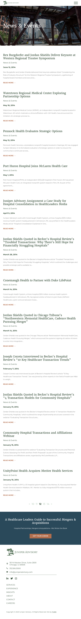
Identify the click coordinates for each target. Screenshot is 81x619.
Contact (10, 599)
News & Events (10, 63)
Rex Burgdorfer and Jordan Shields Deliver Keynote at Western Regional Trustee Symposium (39, 56)
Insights (10, 592)
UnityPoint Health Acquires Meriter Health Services (38, 471)
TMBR (54, 612)
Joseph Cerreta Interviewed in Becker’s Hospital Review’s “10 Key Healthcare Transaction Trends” (37, 358)
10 (33, 504)
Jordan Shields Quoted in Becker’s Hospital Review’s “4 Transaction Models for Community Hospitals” (38, 396)
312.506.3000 (15, 568)
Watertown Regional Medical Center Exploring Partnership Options (34, 94)
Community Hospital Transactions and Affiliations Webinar (37, 434)
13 (44, 504)
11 (37, 504)
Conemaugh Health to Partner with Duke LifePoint (37, 280)
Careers (10, 603)
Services (10, 585)
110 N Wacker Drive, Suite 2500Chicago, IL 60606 (22, 564)
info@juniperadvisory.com (21, 572)
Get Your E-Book (40, 536)
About (9, 596)
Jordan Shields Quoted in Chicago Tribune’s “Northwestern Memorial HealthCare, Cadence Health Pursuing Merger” (39, 318)
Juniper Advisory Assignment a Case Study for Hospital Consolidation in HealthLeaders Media (35, 202)
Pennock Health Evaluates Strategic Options (32, 131)
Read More (8, 83)
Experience (12, 588)
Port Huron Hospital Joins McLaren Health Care (35, 166)
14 (48, 504)
